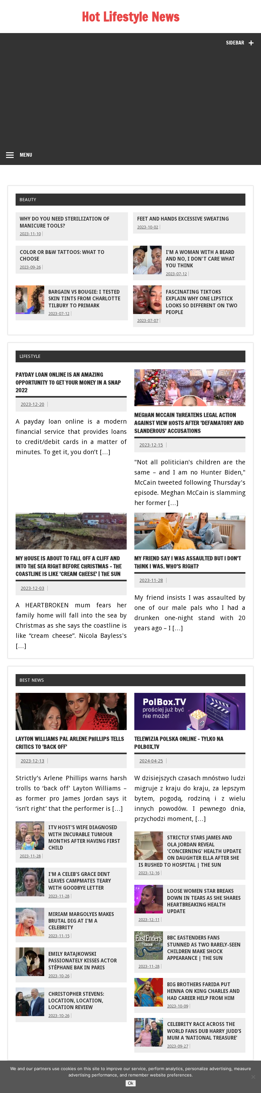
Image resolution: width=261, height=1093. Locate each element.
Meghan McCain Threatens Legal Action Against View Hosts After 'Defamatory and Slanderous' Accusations (189, 422)
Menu (26, 154)
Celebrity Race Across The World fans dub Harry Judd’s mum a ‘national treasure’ (204, 1031)
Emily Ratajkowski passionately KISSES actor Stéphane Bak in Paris (82, 961)
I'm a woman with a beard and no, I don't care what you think (200, 259)
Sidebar (235, 42)
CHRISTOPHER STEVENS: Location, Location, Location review (76, 1001)
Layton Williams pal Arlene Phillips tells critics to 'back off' (70, 743)
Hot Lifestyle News (131, 16)
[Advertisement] (130, 97)
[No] (253, 1077)
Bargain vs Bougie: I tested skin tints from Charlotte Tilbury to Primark (84, 299)
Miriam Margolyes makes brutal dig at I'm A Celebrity (81, 921)
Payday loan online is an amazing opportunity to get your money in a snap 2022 (68, 382)
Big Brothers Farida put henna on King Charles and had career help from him (203, 991)
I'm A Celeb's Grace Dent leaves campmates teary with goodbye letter (79, 881)
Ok (130, 1083)
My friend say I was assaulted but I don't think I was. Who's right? (187, 562)
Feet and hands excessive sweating (183, 219)
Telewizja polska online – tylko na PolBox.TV (178, 743)
